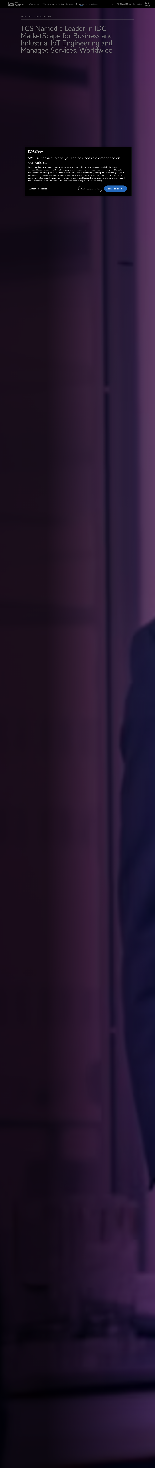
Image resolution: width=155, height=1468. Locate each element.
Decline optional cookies (90, 189)
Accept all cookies (115, 188)
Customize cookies (37, 188)
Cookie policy (96, 181)
